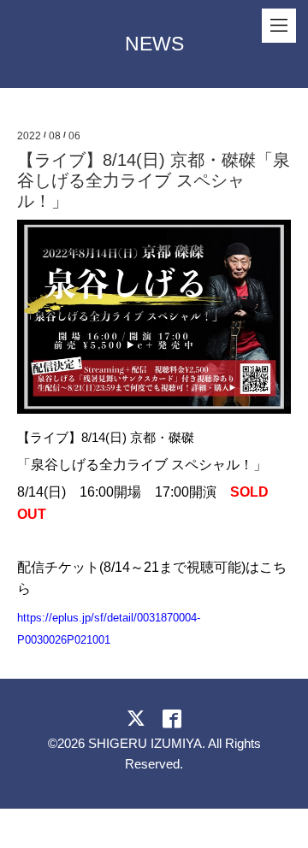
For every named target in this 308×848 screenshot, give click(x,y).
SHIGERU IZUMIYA (145, 743)
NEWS (154, 43)
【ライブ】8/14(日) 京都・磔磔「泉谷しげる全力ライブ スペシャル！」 (153, 180)
